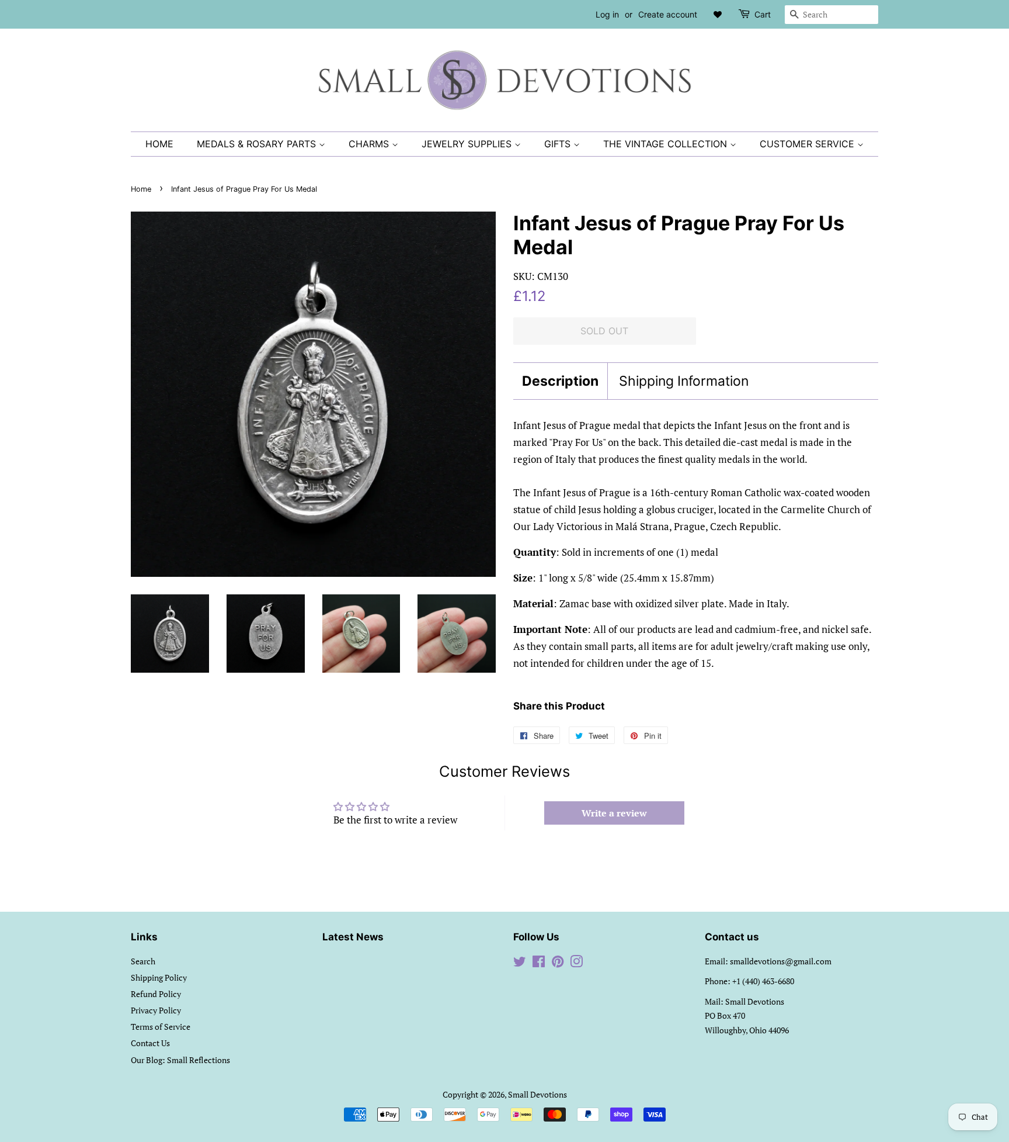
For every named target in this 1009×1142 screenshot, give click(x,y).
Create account (667, 14)
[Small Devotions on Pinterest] (557, 963)
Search (143, 961)
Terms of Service (160, 1026)
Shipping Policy (159, 977)
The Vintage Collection (666, 144)
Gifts (558, 144)
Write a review (614, 813)
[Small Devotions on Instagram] (576, 963)
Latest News (353, 937)
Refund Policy (156, 993)
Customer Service (808, 144)
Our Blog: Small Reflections (180, 1059)
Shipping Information (684, 381)
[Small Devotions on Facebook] (538, 963)
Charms (370, 144)
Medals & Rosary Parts (258, 144)
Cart (762, 14)
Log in (607, 14)
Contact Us (150, 1042)
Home (159, 144)
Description (560, 381)
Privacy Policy (156, 1010)
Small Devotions (537, 1094)
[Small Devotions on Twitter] (519, 963)
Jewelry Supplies (468, 144)
